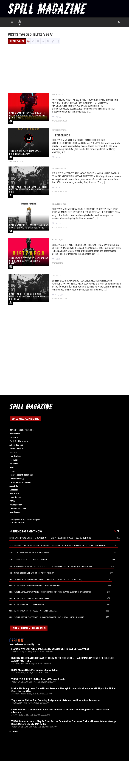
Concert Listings (17, 479)
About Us (13, 486)
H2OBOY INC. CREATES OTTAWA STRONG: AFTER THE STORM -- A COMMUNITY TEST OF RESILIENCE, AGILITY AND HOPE (63, 659)
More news (13, 731)
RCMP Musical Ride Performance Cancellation (34, 670)
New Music (14, 494)
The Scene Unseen (17, 508)
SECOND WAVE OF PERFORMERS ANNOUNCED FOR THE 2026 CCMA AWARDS (50, 649)
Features (13, 452)
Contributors (15, 497)
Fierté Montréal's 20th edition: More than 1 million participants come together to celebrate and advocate (60, 710)
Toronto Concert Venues (20, 482)
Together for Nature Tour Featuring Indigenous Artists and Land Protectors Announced (55, 700)
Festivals (13, 460)
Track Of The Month (18, 441)
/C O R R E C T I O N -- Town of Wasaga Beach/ (38, 679)
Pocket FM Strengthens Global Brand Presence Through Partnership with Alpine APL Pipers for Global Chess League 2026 (63, 689)
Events (12, 471)
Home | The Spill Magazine (21, 430)
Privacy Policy (15, 505)
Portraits (13, 464)
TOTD (12, 501)
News (11, 467)
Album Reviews (16, 445)
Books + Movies (16, 449)
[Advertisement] (64, 69)
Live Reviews (15, 456)
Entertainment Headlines (21, 475)
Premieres (14, 437)
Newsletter (14, 434)
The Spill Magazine (33, 520)
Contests (13, 490)
